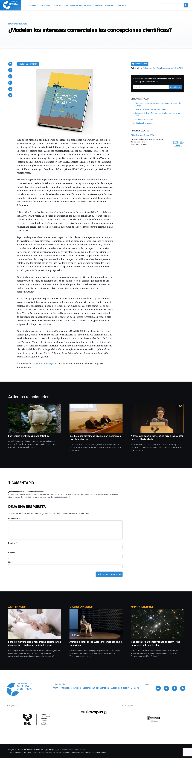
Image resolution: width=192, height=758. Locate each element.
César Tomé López (46, 363)
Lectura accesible (28, 64)
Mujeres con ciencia (81, 606)
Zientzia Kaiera (17, 606)
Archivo (56, 688)
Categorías (66, 688)
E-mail (11, 553)
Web (10, 562)
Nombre (12, 543)
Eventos (77, 688)
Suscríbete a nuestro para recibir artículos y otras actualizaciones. (157, 80)
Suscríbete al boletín (120, 688)
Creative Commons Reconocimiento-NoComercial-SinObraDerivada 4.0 (80, 753)
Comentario (14, 518)
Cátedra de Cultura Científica (96, 688)
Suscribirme (175, 87)
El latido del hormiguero (144, 123)
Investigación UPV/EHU (17, 24)
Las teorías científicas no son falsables (29, 436)
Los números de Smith (144, 119)
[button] (10, 64)
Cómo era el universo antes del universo (151, 109)
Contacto (135, 688)
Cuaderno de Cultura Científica (27, 753)
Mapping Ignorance (142, 606)
